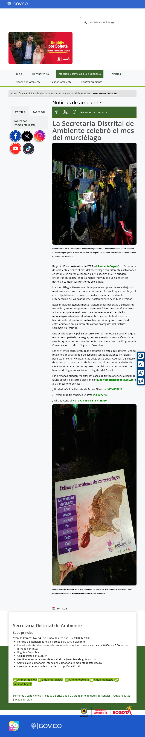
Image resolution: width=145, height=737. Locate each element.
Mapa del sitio (23, 699)
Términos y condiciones (27, 695)
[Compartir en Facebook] (56, 112)
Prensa (60, 93)
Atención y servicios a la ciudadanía (32, 93)
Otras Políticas (121, 695)
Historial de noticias (78, 93)
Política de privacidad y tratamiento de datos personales (77, 695)
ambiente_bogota (52, 679)
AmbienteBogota (27, 679)
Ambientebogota (79, 679)
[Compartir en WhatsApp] (75, 112)
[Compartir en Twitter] (65, 112)
